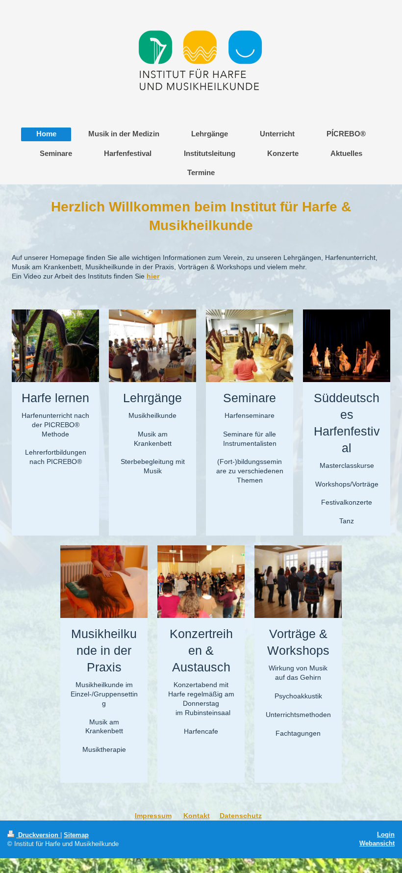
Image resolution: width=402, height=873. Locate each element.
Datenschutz (241, 816)
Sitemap (76, 835)
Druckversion (38, 835)
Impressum (153, 816)
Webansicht (377, 843)
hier (153, 276)
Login (386, 834)
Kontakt (196, 816)
